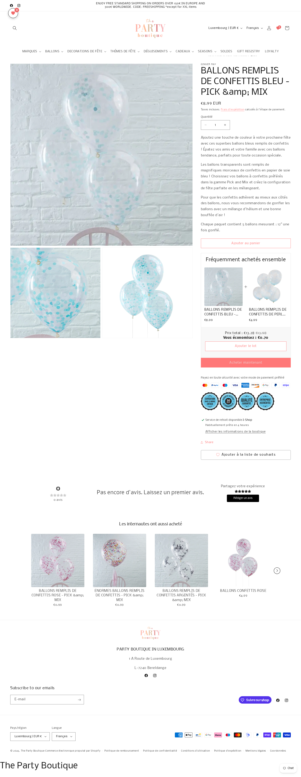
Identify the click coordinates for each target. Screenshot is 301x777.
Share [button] (209, 442)
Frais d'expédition (232, 109)
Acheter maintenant (245, 362)
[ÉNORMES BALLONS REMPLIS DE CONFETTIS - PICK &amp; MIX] (119, 560)
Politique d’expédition (227, 751)
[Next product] (277, 571)
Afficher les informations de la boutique (235, 431)
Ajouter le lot (246, 346)
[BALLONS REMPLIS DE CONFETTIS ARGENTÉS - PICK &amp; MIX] (181, 560)
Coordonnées (278, 751)
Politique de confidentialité (160, 751)
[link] (223, 286)
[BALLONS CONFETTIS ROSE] (243, 560)
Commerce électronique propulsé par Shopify (72, 751)
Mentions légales (256, 751)
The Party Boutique (33, 751)
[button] (14, 28)
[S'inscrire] (79, 700)
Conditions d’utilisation (195, 751)
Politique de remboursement (121, 751)
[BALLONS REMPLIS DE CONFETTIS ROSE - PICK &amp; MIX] (57, 560)
